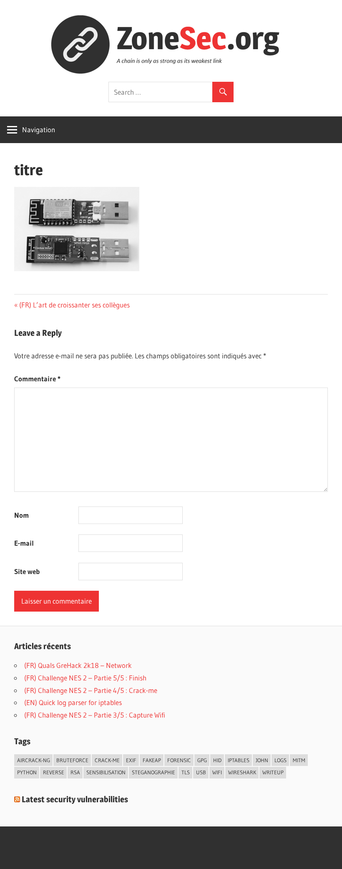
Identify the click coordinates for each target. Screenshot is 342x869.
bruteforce (72, 760)
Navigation (38, 129)
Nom (21, 515)
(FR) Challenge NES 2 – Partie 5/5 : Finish (85, 677)
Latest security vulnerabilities (75, 799)
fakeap (152, 760)
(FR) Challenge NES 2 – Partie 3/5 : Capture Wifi (94, 714)
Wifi (217, 772)
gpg (202, 760)
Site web (27, 571)
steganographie (153, 772)
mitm (299, 760)
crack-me (107, 760)
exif (131, 760)
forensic (179, 760)
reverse (53, 772)
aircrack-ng (33, 760)
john (262, 760)
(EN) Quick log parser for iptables (73, 702)
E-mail (24, 543)
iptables (238, 760)
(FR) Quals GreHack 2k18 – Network (78, 665)
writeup (273, 772)
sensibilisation (106, 772)
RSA (75, 772)
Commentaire (37, 378)
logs (280, 760)
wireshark (242, 772)
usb (201, 772)
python (27, 772)
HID (217, 760)
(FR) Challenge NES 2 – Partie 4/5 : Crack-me (90, 690)
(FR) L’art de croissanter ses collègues (74, 304)
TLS (185, 772)
